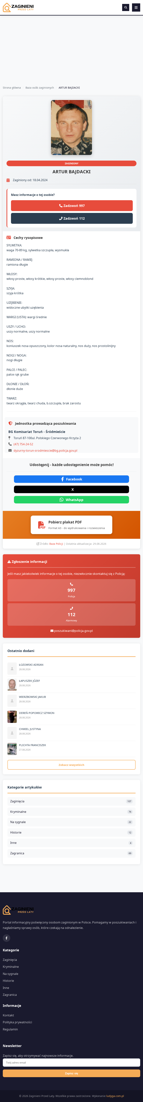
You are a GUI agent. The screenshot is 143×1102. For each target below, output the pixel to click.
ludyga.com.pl (115, 1096)
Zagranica (70, 853)
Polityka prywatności (17, 1022)
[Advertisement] (71, 43)
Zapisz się (71, 1073)
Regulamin (10, 1029)
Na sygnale (70, 822)
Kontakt (8, 1015)
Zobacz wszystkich (71, 765)
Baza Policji (56, 543)
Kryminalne (70, 812)
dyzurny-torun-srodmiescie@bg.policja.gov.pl (45, 450)
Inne (70, 843)
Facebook (74, 479)
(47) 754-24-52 (23, 444)
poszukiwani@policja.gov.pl (73, 631)
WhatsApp (74, 499)
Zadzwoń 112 (74, 218)
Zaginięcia (70, 801)
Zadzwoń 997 (74, 205)
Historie (70, 832)
